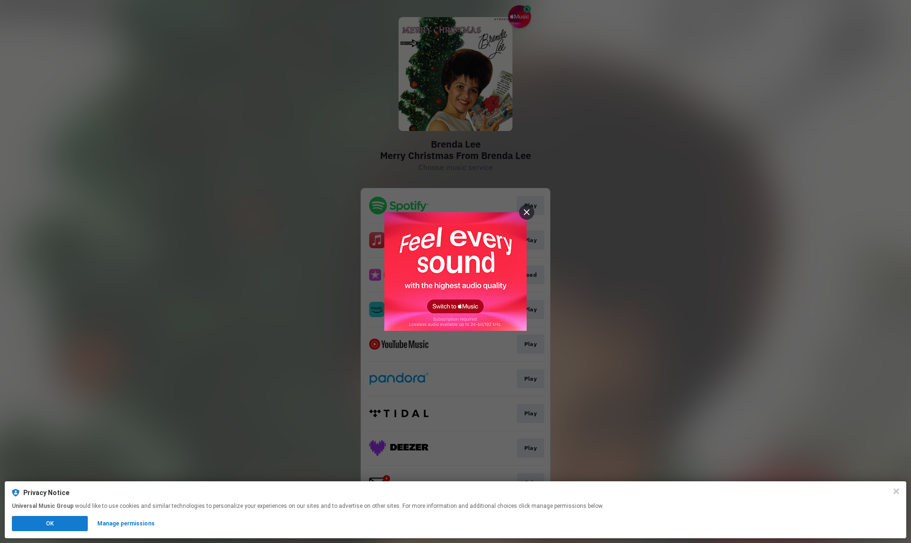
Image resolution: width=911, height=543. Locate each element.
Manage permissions (126, 523)
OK (50, 523)
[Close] (896, 491)
